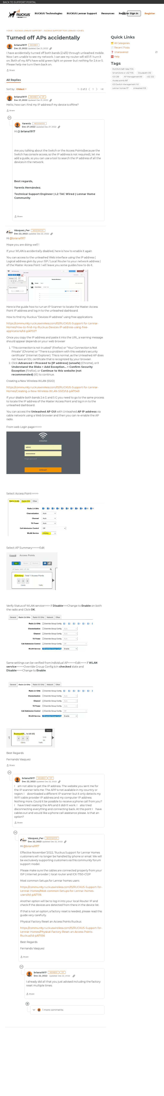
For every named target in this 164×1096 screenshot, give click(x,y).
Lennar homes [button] (120, 88)
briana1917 (20, 45)
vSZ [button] (150, 76)
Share (10, 70)
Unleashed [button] (139, 88)
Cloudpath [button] (144, 73)
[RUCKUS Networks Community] (19, 13)
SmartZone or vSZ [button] (122, 73)
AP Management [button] (133, 76)
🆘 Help (115, 56)
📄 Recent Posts (120, 47)
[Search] (124, 13)
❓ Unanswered (134, 52)
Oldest (20, 89)
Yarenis (26, 123)
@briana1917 (17, 238)
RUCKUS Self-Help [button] (122, 69)
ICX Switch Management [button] (125, 84)
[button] (47, 285)
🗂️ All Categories (120, 43)
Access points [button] (120, 80)
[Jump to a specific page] (101, 89)
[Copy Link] (51, 48)
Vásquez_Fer (22, 230)
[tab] (13, 80)
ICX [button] (115, 76)
